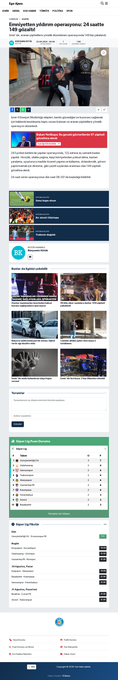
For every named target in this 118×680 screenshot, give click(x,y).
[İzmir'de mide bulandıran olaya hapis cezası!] (35, 362)
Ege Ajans (16, 3)
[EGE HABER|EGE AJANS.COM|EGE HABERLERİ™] (59, 622)
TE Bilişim (66, 676)
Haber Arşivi (69, 654)
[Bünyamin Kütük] (18, 252)
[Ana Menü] (106, 3)
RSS (33, 667)
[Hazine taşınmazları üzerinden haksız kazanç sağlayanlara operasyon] (35, 287)
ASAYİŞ (25, 19)
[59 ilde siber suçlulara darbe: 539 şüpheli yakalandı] (83, 287)
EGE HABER (29, 11)
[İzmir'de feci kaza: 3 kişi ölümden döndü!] (83, 362)
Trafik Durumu (70, 640)
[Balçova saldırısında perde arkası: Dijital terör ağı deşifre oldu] (35, 325)
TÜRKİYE (44, 11)
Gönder (18, 424)
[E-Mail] (30, 257)
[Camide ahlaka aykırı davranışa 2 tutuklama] (83, 325)
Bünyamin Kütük (38, 250)
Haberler (13, 19)
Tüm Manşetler (71, 647)
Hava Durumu (19, 640)
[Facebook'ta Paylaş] (12, 110)
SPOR (69, 11)
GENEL (16, 11)
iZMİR (5, 11)
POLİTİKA (57, 11)
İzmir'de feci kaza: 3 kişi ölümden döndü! (82, 378)
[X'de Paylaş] (17, 110)
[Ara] (102, 3)
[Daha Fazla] (28, 110)
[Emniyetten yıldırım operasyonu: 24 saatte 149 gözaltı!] (59, 76)
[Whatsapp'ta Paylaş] (22, 110)
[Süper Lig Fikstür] (105, 524)
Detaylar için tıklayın (59, 514)
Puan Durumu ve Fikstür (23, 647)
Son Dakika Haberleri (22, 654)
